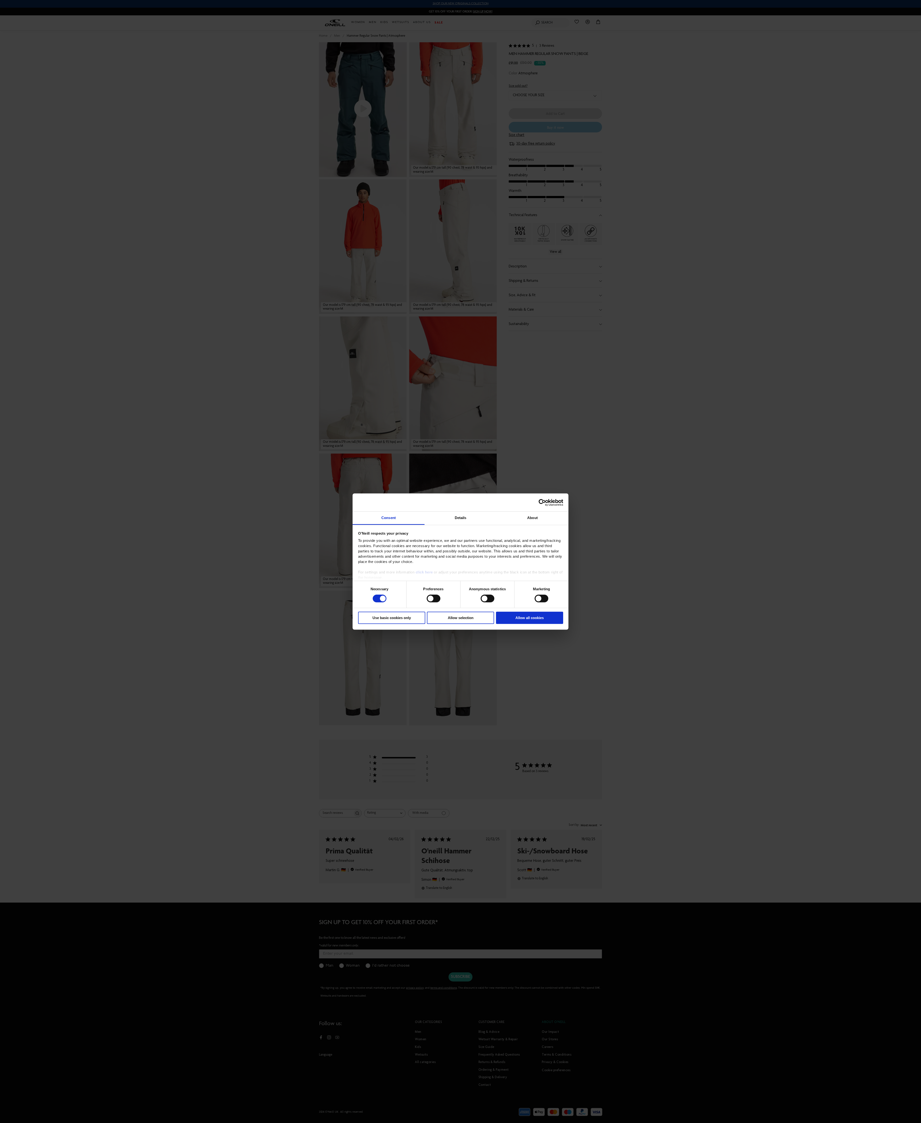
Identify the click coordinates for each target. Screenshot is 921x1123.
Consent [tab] (388, 518)
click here (424, 572)
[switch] (433, 599)
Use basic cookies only (391, 618)
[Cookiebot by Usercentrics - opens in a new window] (542, 502)
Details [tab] (460, 518)
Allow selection (460, 618)
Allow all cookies (529, 618)
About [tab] (532, 518)
